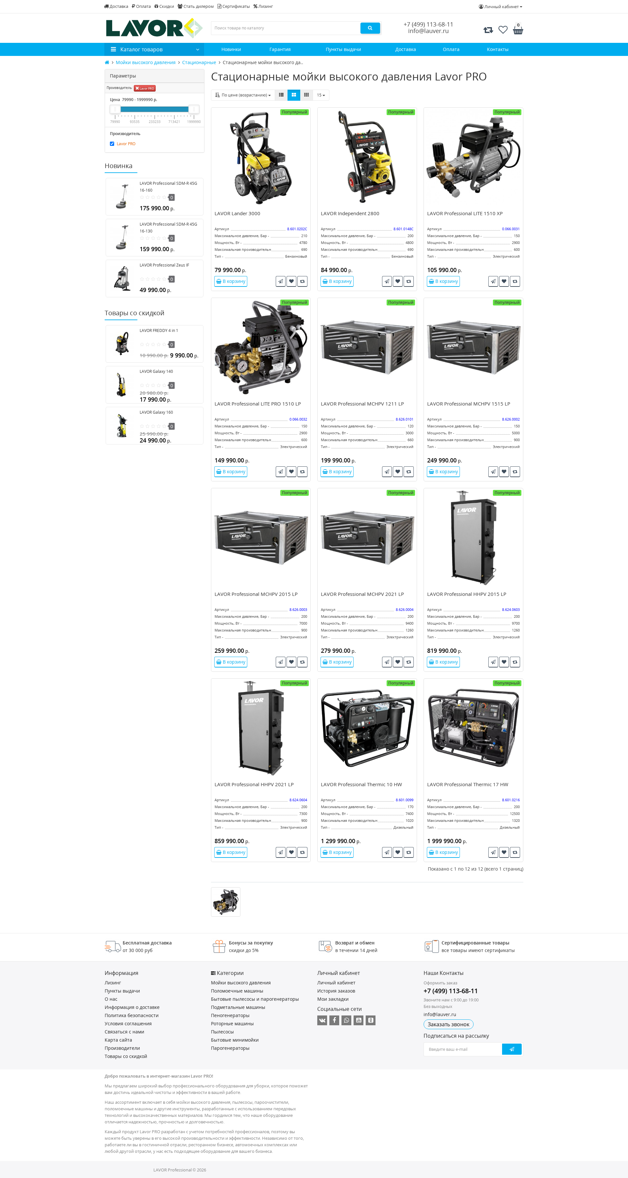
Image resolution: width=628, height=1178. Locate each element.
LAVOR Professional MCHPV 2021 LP (362, 594)
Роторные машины (232, 1023)
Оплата (143, 6)
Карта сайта (118, 1040)
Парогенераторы (230, 1048)
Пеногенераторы (230, 1015)
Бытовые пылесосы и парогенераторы (255, 999)
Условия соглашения (128, 1023)
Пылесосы (222, 1032)
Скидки (166, 6)
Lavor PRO (146, 88)
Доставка (118, 6)
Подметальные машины (238, 1007)
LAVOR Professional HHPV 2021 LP (254, 784)
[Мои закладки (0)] (503, 30)
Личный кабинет (336, 982)
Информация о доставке (132, 1007)
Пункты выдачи (343, 49)
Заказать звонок (448, 1024)
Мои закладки (333, 999)
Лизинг (265, 6)
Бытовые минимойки (235, 1040)
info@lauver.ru (428, 31)
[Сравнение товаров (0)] (488, 30)
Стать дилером (198, 6)
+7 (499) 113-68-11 (428, 24)
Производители (122, 1048)
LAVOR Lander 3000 (237, 213)
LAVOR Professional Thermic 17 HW (467, 784)
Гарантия (280, 49)
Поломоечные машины (237, 991)
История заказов (336, 991)
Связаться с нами (124, 1032)
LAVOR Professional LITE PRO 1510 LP (258, 403)
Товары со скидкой (126, 1056)
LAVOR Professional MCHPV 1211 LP (362, 403)
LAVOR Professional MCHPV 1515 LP (468, 403)
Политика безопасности (132, 1015)
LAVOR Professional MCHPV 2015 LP (256, 594)
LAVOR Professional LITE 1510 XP (465, 213)
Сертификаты (235, 6)
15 (320, 95)
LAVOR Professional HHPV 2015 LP (466, 594)
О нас (111, 999)
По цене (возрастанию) (244, 95)
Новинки (231, 49)
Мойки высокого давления (241, 982)
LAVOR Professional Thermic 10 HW (361, 784)
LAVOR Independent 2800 (350, 213)
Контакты (498, 49)
